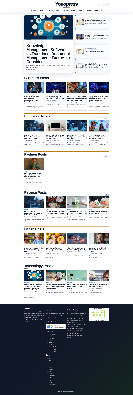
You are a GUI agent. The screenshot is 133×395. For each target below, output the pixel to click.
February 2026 (52, 346)
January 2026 (52, 348)
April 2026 (51, 342)
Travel (58, 10)
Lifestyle (80, 10)
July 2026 (51, 336)
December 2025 (53, 349)
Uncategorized (52, 384)
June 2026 (51, 338)
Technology (34, 10)
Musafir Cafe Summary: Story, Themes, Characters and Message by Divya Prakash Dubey (77, 320)
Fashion (51, 365)
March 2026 (51, 344)
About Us (88, 10)
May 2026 (51, 340)
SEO (50, 379)
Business (65, 10)
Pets (50, 377)
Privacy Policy (98, 10)
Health (51, 10)
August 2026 (52, 334)
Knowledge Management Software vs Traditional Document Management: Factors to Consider (76, 315)
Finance (73, 10)
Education (43, 10)
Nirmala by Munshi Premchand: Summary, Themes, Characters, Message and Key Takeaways (75, 330)
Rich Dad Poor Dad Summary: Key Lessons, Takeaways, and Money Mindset (76, 335)
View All (107, 79)
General (51, 369)
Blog (50, 360)
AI (49, 358)
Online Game (52, 375)
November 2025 (53, 351)
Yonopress (66, 4)
